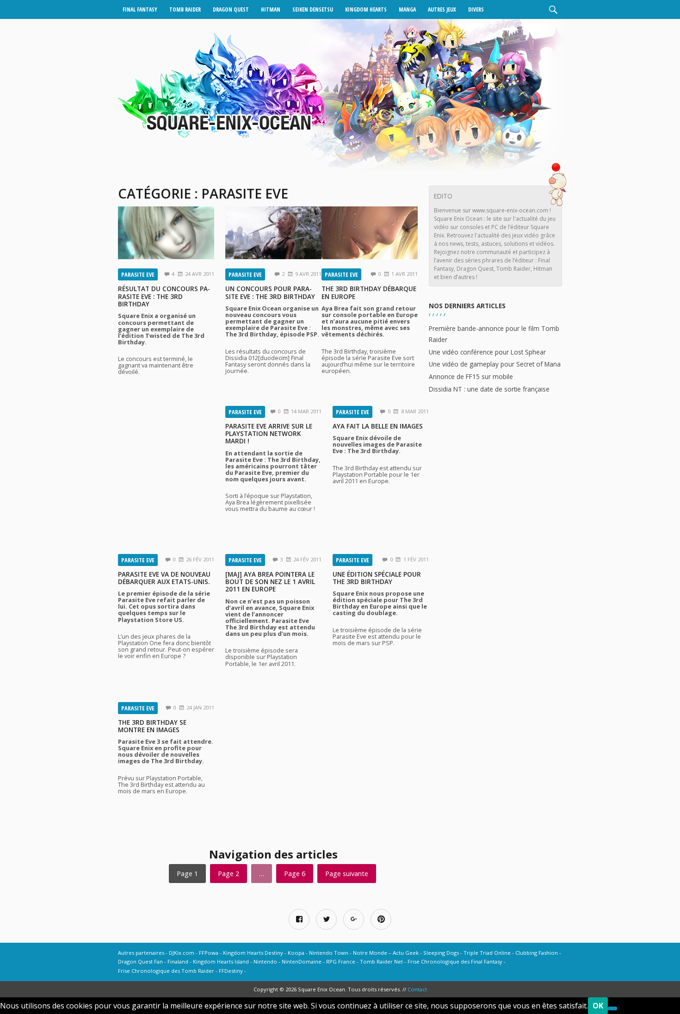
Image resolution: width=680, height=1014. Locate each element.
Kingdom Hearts (366, 9)
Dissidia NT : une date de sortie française (489, 389)
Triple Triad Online (487, 952)
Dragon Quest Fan (140, 961)
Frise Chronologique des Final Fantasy (455, 961)
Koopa (296, 952)
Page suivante (346, 873)
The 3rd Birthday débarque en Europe (368, 292)
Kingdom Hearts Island (221, 961)
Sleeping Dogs (441, 952)
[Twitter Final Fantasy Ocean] (326, 919)
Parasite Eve (138, 274)
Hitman (270, 9)
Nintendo (265, 961)
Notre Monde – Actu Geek (386, 952)
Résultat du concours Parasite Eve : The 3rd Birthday (164, 296)
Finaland (177, 961)
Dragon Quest (231, 9)
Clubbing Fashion (536, 952)
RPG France (340, 961)
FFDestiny (231, 970)
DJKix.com (181, 952)
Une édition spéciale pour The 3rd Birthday (377, 578)
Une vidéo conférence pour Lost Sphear (487, 352)
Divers (476, 9)
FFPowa (208, 952)
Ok (598, 1006)
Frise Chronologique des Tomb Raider (166, 970)
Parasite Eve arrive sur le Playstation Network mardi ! (268, 434)
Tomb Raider (185, 9)
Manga (407, 9)
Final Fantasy (140, 9)
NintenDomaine (301, 961)
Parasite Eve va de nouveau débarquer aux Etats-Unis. (164, 578)
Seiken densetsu (312, 9)
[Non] (612, 1008)
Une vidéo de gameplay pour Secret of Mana (495, 364)
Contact (417, 989)
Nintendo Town (328, 952)
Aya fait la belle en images (378, 426)
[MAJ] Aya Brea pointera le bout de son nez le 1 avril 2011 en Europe (270, 582)
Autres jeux (442, 9)
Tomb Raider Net (381, 961)
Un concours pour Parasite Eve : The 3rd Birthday (270, 292)
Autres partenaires (141, 952)
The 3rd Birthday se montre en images (152, 726)
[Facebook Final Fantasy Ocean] (299, 919)
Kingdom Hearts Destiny (253, 952)
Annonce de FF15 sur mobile (471, 376)
